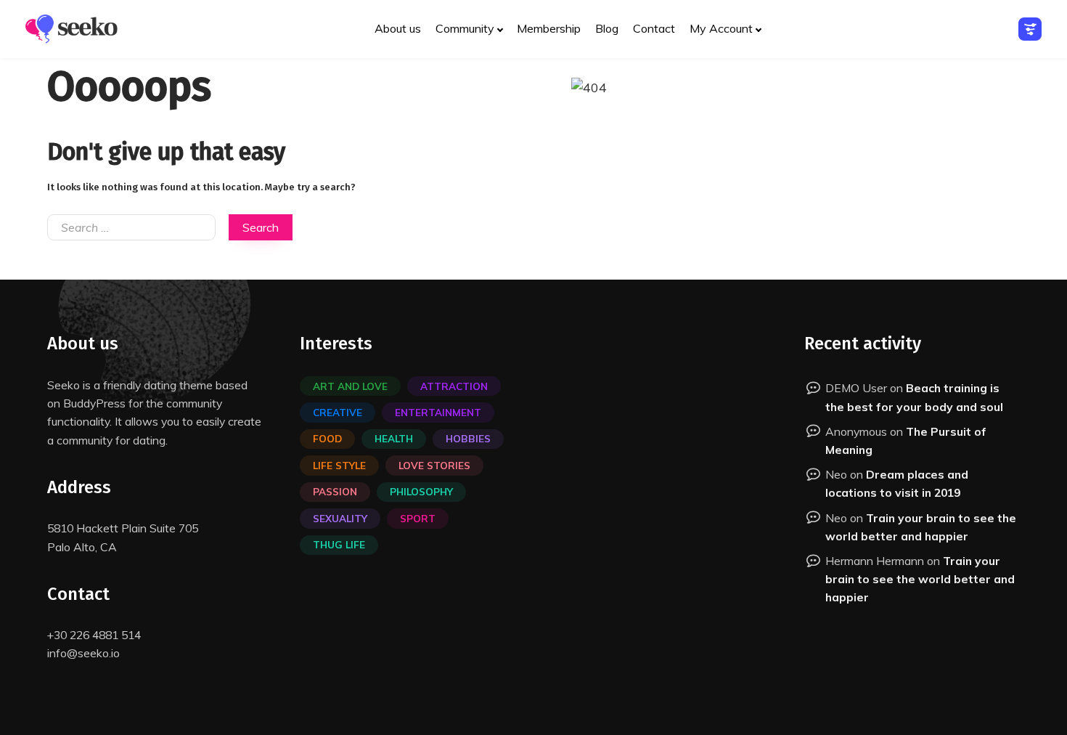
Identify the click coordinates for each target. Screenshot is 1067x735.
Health (394, 438)
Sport (418, 518)
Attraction (454, 386)
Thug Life (339, 544)
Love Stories (434, 465)
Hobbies (468, 438)
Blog (606, 28)
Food (327, 438)
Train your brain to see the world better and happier (920, 578)
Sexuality (340, 518)
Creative (337, 412)
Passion (335, 491)
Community (465, 28)
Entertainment (438, 412)
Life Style (339, 465)
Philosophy (421, 491)
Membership (549, 28)
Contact (654, 28)
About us (398, 28)
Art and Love (350, 386)
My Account (721, 28)
